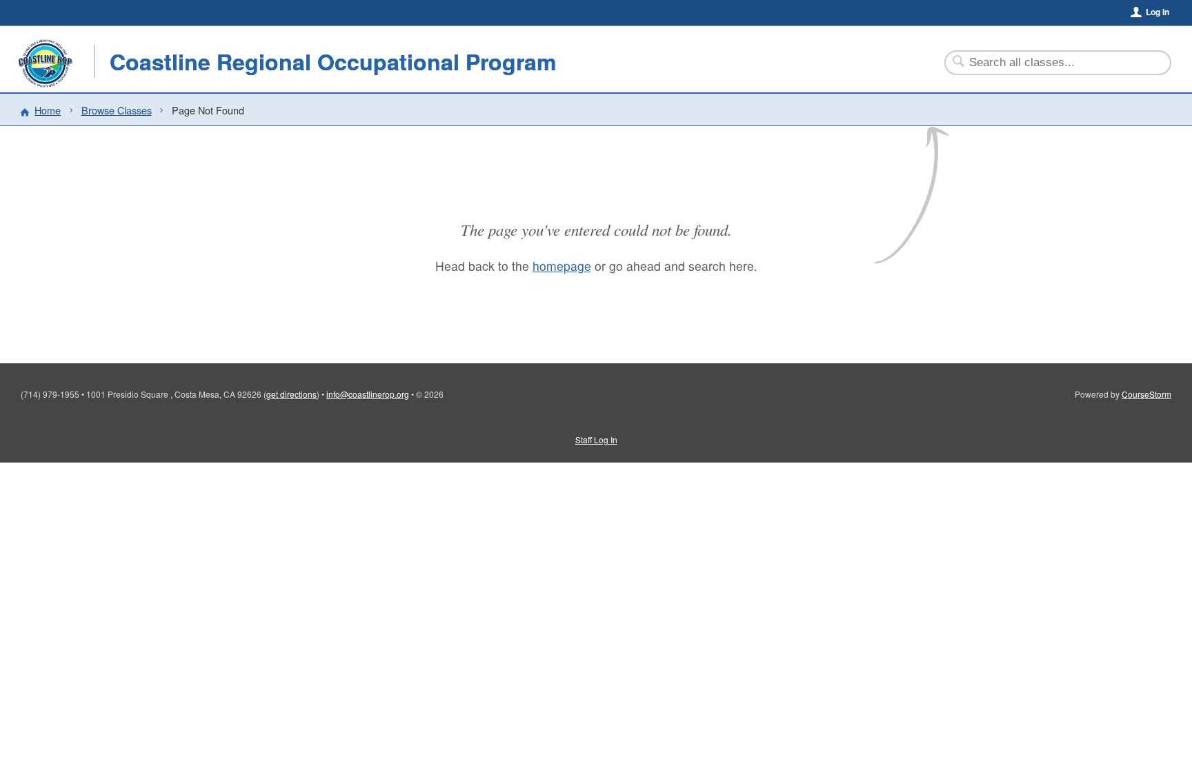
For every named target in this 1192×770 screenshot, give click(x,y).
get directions (291, 394)
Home (47, 110)
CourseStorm (1146, 394)
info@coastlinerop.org (367, 394)
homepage (562, 265)
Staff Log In (596, 439)
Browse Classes (116, 110)
